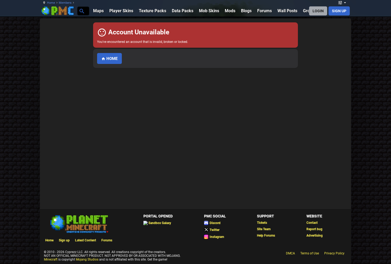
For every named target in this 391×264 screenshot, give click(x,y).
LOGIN (318, 11)
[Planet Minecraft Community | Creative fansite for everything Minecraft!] (79, 223)
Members (65, 3)
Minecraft (50, 259)
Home (51, 3)
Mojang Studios (87, 259)
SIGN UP (339, 11)
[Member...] (81, 11)
